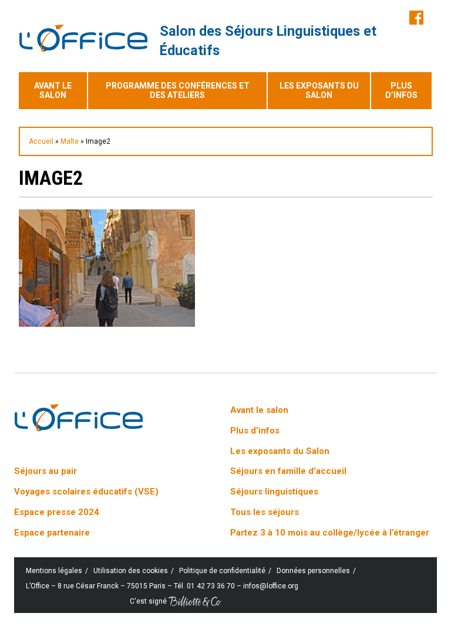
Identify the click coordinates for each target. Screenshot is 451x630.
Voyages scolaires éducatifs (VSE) (86, 491)
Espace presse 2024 (56, 512)
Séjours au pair (45, 471)
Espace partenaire (52, 532)
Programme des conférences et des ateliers (178, 90)
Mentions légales (54, 571)
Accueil (41, 141)
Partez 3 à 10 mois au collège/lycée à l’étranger (329, 532)
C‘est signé (149, 601)
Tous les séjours (264, 512)
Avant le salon (53, 90)
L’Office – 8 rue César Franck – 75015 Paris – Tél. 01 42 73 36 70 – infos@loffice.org (162, 586)
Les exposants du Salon (319, 90)
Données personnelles (313, 571)
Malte (69, 141)
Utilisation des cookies (130, 571)
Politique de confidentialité (222, 571)
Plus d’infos (401, 90)
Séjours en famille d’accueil (288, 471)
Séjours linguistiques (274, 491)
